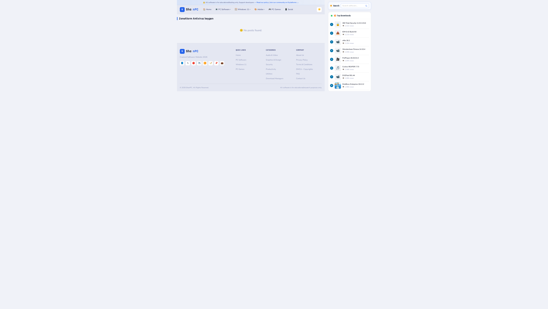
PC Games (240, 69)
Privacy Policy (302, 60)
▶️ (205, 63)
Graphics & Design (273, 60)
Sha (190, 9)
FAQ (298, 74)
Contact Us (300, 78)
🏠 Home (207, 9)
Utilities (269, 74)
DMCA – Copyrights (304, 69)
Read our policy (263, 2)
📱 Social (289, 9)
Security (269, 64)
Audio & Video (272, 55)
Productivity (271, 69)
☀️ (319, 9)
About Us (300, 55)
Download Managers (274, 78)
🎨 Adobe (259, 9)
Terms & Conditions (304, 64)
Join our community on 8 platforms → (284, 2)
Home (238, 55)
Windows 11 (241, 64)
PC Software (241, 60)
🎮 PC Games (275, 9)
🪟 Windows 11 (242, 9)
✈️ (199, 63)
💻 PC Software (223, 9)
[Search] (366, 6)
